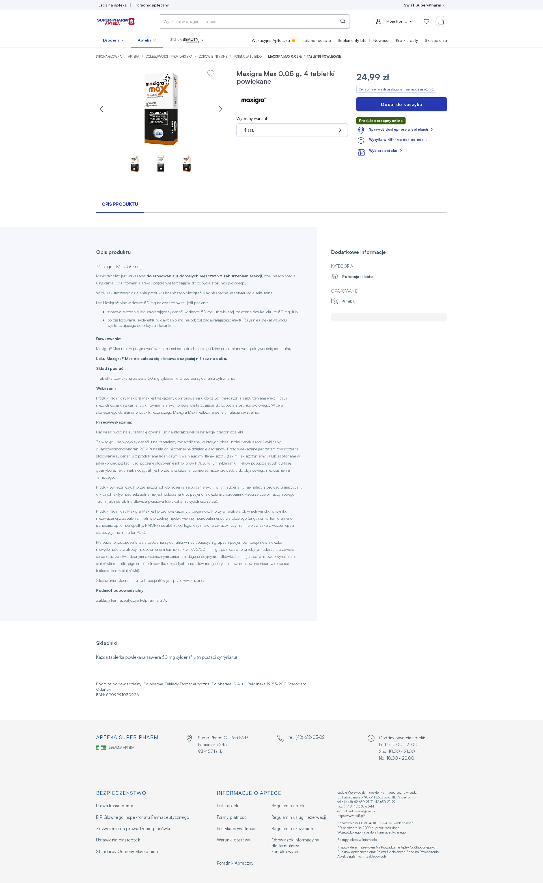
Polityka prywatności (237, 828)
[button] (187, 40)
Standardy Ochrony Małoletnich (127, 851)
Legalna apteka (121, 748)
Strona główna (109, 57)
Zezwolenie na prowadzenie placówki (133, 828)
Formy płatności (232, 817)
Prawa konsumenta (114, 805)
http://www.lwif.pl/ (351, 815)
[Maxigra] (253, 99)
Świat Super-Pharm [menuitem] (422, 5)
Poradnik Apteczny (235, 863)
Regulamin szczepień (292, 828)
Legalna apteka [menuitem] (112, 5)
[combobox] (254, 21)
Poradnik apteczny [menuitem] (152, 5)
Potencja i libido (248, 57)
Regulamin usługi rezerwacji (299, 817)
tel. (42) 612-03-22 (306, 737)
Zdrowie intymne (213, 57)
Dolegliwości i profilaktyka (169, 57)
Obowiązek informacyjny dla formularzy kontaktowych (295, 845)
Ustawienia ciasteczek (118, 840)
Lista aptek (227, 805)
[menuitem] (113, 40)
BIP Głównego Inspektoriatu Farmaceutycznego (142, 817)
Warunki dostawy (233, 840)
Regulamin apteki (288, 805)
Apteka (134, 57)
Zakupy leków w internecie (357, 839)
